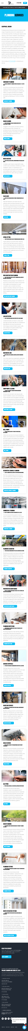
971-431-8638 (4, 999)
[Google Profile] (3, 1019)
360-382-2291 (4, 983)
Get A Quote (5, 957)
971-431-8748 (19, 3)
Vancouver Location (6, 978)
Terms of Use (3, 1027)
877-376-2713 (4, 1007)
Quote (25, 3)
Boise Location (5, 1002)
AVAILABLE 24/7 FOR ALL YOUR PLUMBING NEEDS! (14, 7)
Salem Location (5, 994)
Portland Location (5, 986)
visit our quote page (6, 951)
